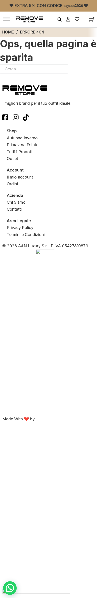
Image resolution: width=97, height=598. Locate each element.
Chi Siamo (16, 202)
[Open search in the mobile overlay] (59, 19)
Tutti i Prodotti (20, 151)
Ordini (12, 183)
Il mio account (20, 177)
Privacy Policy (20, 227)
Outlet (12, 158)
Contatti (14, 209)
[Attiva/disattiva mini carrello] (92, 19)
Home (8, 32)
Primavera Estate (22, 144)
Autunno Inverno (22, 138)
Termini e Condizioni (26, 234)
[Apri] (6, 19)
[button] (10, 588)
